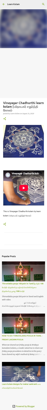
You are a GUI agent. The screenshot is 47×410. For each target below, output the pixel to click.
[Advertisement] (23, 73)
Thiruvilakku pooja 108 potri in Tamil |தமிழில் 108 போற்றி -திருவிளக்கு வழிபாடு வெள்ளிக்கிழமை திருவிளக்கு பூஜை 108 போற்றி (22, 287)
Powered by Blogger (25, 406)
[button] (4, 119)
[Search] (43, 4)
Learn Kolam (13, 4)
